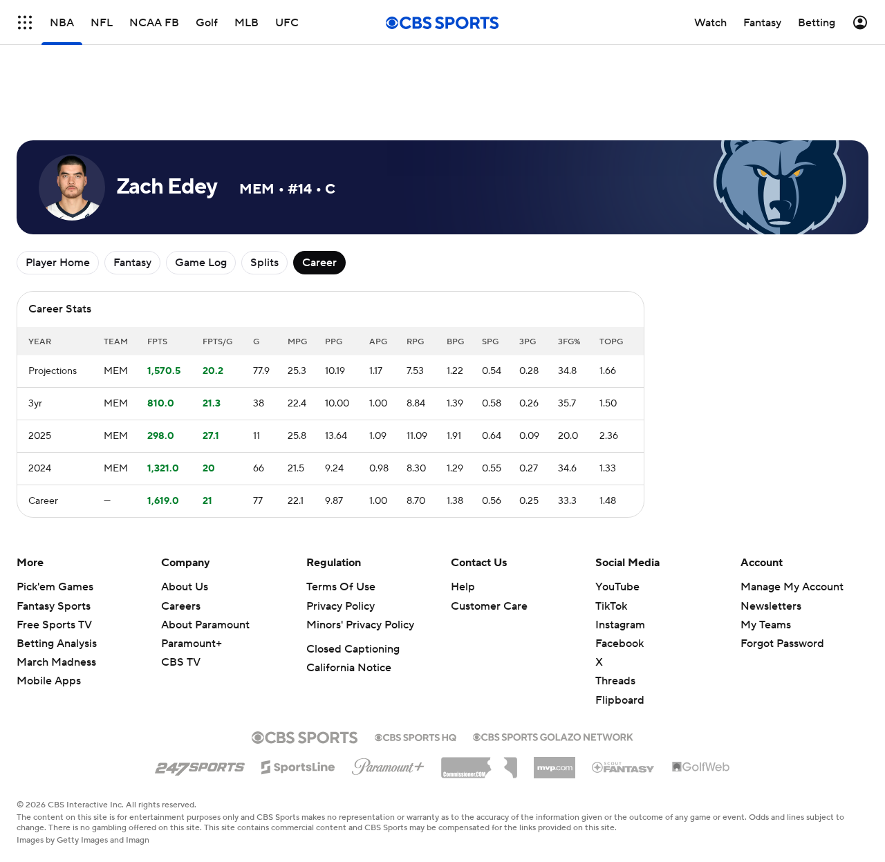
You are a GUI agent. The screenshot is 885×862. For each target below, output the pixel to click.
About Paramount (205, 625)
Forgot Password (782, 643)
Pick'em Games (55, 587)
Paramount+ (191, 643)
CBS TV (181, 662)
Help (463, 587)
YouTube (617, 587)
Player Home (58, 263)
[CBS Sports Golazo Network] (553, 735)
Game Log (201, 263)
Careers (181, 606)
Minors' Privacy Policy (360, 625)
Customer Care (489, 606)
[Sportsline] (298, 765)
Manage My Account (792, 587)
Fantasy (132, 263)
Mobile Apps (49, 681)
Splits (264, 263)
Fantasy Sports (54, 606)
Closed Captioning (353, 649)
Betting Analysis (57, 643)
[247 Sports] (200, 764)
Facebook (619, 643)
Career (319, 263)
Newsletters (770, 606)
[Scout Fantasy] (623, 767)
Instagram (620, 625)
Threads (615, 681)
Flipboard (619, 700)
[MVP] (554, 762)
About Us (184, 587)
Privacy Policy (340, 606)
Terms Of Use (340, 587)
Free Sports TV (54, 625)
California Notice (348, 668)
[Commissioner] (479, 762)
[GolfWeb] (701, 767)
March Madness (56, 662)
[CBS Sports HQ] (415, 736)
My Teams (765, 625)
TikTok (611, 606)
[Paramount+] (388, 764)
